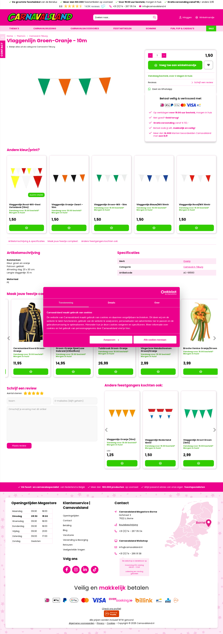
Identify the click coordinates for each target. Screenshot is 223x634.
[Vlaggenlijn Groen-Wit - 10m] (111, 178)
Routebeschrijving (128, 524)
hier (128, 328)
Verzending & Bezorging (75, 539)
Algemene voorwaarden (81, 623)
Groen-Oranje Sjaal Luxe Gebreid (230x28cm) (66, 350)
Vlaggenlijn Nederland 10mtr (158, 441)
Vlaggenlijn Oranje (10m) (121, 439)
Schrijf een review (203, 82)
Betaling (67, 525)
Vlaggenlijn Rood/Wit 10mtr (194, 204)
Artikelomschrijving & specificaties (26, 241)
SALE (211, 28)
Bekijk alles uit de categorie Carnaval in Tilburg (32, 46)
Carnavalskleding (44, 28)
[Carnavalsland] (40, 21)
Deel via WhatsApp (162, 89)
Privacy (100, 623)
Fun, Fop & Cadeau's (182, 28)
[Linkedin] (85, 570)
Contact (67, 520)
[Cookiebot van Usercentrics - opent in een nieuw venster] (163, 292)
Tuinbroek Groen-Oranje (108, 348)
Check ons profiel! (111, 608)
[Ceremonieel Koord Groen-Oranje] (26, 322)
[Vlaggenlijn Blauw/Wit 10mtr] (154, 178)
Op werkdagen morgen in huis (182, 112)
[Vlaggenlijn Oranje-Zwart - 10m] (69, 178)
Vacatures (68, 535)
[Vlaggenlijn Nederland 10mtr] (160, 413)
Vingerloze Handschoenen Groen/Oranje (152, 350)
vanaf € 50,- (171, 122)
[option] (74, 86)
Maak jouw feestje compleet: (63, 241)
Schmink (151, 28)
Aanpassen (109, 339)
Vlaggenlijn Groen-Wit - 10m (110, 204)
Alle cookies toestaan (155, 339)
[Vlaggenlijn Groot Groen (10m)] (198, 413)
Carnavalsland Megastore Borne (138, 511)
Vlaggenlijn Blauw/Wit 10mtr (153, 204)
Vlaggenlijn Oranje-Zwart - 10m (67, 206)
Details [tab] (111, 302)
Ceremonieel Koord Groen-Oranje (25, 350)
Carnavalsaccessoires (85, 28)
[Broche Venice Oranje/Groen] (196, 322)
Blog (65, 530)
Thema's (14, 28)
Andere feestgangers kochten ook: (99, 241)
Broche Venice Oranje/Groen (196, 348)
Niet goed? (166, 117)
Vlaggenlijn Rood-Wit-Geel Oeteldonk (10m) (24, 206)
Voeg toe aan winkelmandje (177, 65)
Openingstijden (71, 515)
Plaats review (19, 445)
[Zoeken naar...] (154, 17)
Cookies (111, 623)
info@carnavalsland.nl (154, 6)
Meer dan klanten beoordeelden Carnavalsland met (182, 134)
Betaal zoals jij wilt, (174, 128)
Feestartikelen (122, 28)
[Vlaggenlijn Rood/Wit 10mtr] (196, 178)
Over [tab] (157, 302)
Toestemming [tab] (66, 302)
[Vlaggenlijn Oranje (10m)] (122, 413)
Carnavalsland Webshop (133, 540)
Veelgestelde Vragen (74, 549)
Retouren (68, 544)
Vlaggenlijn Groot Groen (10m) (197, 441)
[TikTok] (95, 570)
